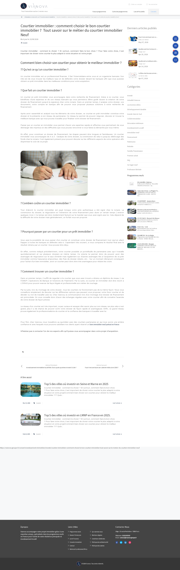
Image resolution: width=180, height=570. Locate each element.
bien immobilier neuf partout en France (104, 324)
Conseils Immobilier (76, 542)
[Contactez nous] (175, 60)
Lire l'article (116, 403)
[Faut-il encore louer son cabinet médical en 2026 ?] (132, 38)
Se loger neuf (141, 52)
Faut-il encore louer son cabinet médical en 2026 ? (101, 366)
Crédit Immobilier (133, 119)
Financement (132, 137)
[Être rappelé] (175, 46)
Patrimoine (131, 142)
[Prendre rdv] (175, 39)
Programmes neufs (75, 532)
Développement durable (136, 109)
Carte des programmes (119, 12)
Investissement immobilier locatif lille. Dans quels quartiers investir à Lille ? (51, 366)
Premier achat (132, 156)
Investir (25, 43)
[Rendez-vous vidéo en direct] (175, 53)
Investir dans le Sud (134, 114)
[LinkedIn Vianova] (125, 542)
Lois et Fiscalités (139, 12)
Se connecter (152, 4)
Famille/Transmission (135, 151)
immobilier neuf (133, 132)
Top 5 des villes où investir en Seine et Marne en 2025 (76, 384)
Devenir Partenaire (75, 535)
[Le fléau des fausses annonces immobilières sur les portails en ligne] (132, 75)
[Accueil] (21, 17)
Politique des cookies (98, 546)
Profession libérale (143, 40)
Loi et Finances (74, 539)
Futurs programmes (99, 12)
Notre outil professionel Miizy (78, 549)
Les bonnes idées (143, 76)
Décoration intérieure (135, 123)
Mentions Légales (97, 535)
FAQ (128, 160)
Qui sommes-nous (97, 532)
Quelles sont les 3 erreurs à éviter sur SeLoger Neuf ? (155, 49)
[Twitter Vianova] (121, 542)
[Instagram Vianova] (129, 542)
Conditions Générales (98, 539)
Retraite (130, 146)
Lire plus (31, 391)
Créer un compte (136, 4)
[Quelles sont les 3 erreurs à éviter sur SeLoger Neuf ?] (132, 51)
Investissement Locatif (135, 128)
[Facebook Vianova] (116, 542)
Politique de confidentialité (100, 542)
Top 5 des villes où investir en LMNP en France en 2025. (77, 415)
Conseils (153, 12)
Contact (72, 546)
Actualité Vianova (133, 100)
